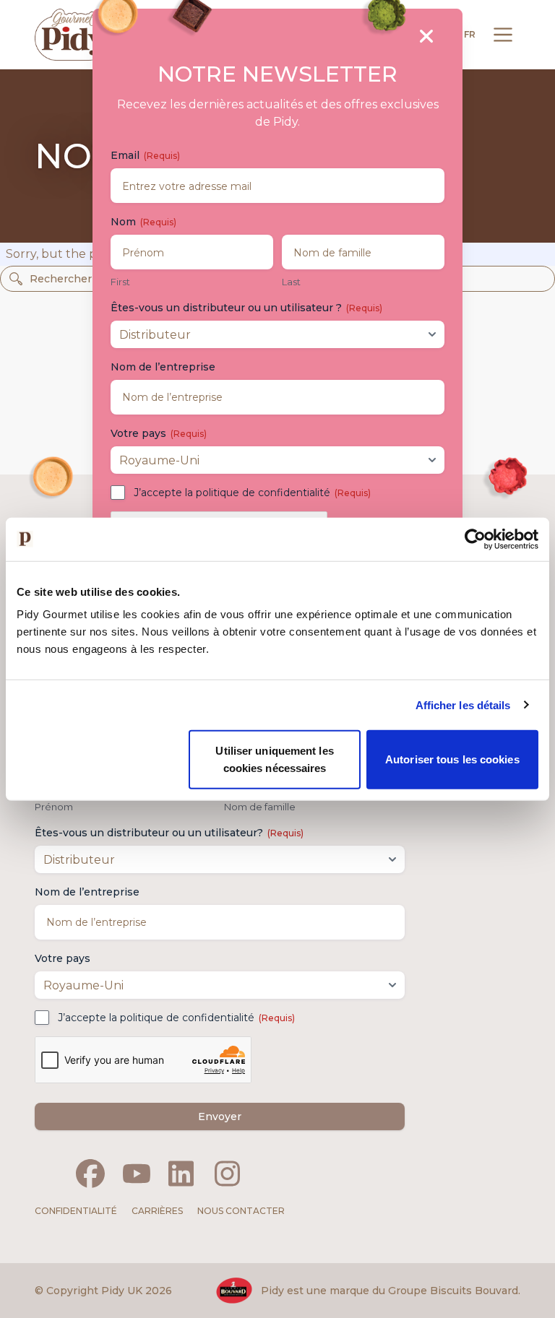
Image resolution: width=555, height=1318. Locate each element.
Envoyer (219, 1116)
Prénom (54, 806)
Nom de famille (260, 806)
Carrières (157, 1210)
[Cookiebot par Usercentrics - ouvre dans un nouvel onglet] (475, 539)
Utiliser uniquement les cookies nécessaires (274, 759)
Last (291, 281)
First (120, 281)
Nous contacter (241, 1210)
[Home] (73, 34)
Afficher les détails (463, 704)
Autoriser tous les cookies (452, 759)
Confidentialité (76, 1210)
